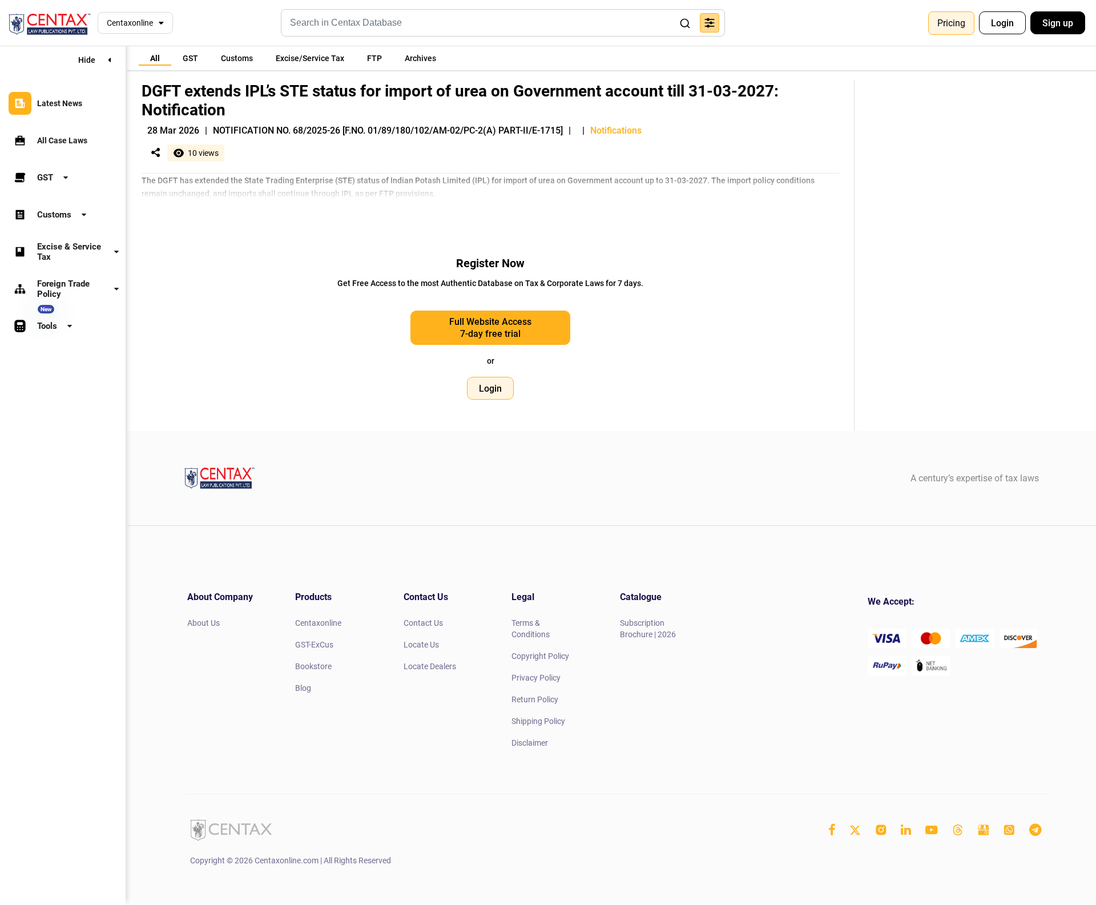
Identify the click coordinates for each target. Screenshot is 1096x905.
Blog (303, 688)
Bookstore (313, 666)
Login (1002, 23)
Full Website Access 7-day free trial (490, 327)
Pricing (951, 23)
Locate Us (421, 644)
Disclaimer (529, 742)
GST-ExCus (314, 644)
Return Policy (534, 699)
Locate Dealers (430, 666)
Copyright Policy (540, 656)
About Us (203, 623)
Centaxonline (130, 22)
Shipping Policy (538, 721)
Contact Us (423, 623)
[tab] (155, 58)
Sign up (1057, 23)
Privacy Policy (536, 677)
